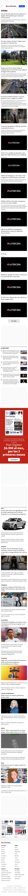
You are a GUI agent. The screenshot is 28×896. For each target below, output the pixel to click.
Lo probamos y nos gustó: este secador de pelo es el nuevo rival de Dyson (13, 791)
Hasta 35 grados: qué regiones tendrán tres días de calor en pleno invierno (13, 610)
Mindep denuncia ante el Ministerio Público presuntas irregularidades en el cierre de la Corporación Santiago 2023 (11, 652)
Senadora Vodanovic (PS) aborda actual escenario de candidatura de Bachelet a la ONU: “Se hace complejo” (11, 375)
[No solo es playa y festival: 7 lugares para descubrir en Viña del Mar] (14, 58)
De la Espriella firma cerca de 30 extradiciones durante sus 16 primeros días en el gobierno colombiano (12, 752)
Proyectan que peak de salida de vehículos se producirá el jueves (13, 127)
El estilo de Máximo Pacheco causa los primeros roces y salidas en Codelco (12, 97)
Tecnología (4, 658)
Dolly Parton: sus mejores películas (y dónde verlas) (12, 696)
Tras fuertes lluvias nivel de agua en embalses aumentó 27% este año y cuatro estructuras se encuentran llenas (12, 574)
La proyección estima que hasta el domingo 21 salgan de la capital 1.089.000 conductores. (13, 20)
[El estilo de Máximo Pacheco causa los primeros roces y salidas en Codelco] (14, 116)
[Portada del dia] (14, 434)
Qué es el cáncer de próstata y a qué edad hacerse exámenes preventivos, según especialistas (11, 358)
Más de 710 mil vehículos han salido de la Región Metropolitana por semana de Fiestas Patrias (13, 15)
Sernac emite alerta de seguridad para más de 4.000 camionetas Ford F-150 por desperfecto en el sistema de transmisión (14, 512)
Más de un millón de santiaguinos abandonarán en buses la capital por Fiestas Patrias (12, 231)
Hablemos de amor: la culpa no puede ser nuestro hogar (13, 766)
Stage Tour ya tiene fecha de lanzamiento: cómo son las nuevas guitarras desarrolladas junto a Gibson (13, 662)
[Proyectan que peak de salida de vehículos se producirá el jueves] (14, 143)
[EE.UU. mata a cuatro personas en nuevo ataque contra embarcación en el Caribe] (14, 741)
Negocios (3, 546)
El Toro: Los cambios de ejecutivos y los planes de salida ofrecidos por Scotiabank (13, 154)
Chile (2, 508)
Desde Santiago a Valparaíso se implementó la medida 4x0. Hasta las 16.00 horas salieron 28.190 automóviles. (13, 180)
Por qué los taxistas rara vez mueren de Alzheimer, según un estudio (13, 615)
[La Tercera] (7, 835)
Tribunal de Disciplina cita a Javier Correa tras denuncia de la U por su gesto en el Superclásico (14, 624)
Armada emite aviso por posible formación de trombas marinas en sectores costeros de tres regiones (12, 534)
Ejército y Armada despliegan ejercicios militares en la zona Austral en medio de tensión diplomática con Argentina (11, 352)
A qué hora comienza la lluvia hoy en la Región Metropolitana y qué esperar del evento (13, 589)
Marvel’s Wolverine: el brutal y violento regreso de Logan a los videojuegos (13, 688)
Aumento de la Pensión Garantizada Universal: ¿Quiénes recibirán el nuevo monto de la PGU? (11, 363)
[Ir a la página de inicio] (11, 6)
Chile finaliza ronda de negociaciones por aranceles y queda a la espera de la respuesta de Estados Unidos (14, 580)
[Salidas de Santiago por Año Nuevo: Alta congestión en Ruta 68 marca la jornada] (14, 191)
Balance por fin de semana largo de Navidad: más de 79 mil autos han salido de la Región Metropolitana (14, 69)
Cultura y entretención (7, 693)
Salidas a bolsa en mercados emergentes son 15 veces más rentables (13, 202)
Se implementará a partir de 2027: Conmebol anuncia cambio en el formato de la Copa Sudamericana (12, 646)
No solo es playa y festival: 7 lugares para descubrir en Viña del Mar (13, 42)
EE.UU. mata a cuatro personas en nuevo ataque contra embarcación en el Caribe (13, 731)
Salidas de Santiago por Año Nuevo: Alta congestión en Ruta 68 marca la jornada (13, 176)
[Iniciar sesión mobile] (26, 6)
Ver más (14, 321)
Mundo (3, 728)
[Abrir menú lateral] (2, 6)
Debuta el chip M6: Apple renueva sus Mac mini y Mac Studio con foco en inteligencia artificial (14, 683)
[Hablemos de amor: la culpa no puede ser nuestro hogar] (14, 775)
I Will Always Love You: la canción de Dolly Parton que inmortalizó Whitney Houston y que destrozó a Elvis (13, 717)
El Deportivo (4, 620)
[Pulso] (20, 835)
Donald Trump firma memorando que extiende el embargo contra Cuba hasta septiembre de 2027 (13, 758)
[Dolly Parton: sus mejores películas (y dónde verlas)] (14, 706)
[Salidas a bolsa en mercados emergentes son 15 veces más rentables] (14, 219)
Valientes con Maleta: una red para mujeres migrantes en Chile (11, 786)
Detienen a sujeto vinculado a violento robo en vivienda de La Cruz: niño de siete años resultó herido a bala (12, 541)
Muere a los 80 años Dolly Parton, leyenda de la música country (12, 723)
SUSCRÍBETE (14, 460)
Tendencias (4, 585)
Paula (2, 763)
